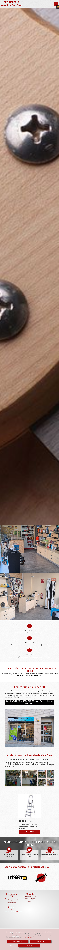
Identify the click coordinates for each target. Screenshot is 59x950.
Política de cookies (29, 937)
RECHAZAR (40, 941)
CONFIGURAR (17, 941)
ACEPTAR (29, 946)
